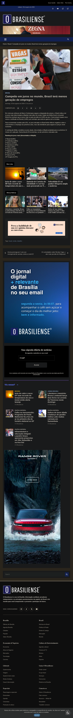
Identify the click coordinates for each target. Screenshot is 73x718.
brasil (10, 241)
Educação (42, 633)
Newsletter (42, 701)
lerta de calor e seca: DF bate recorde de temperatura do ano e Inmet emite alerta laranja (24, 397)
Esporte (41, 659)
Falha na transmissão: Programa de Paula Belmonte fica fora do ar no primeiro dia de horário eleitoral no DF (24, 417)
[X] (32, 609)
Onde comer (42, 669)
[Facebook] (26, 609)
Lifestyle (6, 666)
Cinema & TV (43, 650)
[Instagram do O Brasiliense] (18, 108)
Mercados (6, 653)
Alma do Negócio (8, 650)
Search (67, 574)
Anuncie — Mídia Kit (45, 698)
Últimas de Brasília (8, 624)
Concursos (42, 679)
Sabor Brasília (7, 637)
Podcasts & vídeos (8, 705)
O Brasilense (29, 103)
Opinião (5, 698)
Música (41, 653)
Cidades (5, 630)
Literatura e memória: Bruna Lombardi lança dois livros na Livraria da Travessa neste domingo (57, 397)
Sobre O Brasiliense (45, 692)
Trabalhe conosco (44, 705)
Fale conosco (43, 695)
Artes (40, 656)
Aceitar (37, 715)
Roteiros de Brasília (45, 682)
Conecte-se (43, 688)
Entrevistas (6, 695)
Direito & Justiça (44, 630)
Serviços (41, 676)
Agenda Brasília (53, 391)
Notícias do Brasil (44, 624)
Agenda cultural (43, 647)
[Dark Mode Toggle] (67, 712)
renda (14, 241)
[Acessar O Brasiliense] (36, 228)
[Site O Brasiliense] (40, 108)
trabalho (19, 241)
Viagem (5, 672)
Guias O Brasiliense (46, 666)
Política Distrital (20, 410)
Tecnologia (6, 656)
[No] (71, 713)
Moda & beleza (7, 679)
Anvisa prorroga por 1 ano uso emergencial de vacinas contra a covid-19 (20, 253)
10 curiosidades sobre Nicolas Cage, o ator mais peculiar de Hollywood (53, 253)
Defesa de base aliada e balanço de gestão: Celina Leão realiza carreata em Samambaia (57, 417)
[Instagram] (21, 609)
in (35, 108)
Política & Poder (44, 627)
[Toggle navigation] (5, 39)
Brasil (7, 93)
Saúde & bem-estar (9, 676)
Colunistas (6, 701)
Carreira (5, 659)
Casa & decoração (8, 682)
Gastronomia (7, 669)
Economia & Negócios (11, 643)
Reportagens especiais (10, 692)
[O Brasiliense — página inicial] (22, 590)
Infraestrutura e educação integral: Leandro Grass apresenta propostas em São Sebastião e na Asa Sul (24, 437)
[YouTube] (37, 609)
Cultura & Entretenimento (48, 643)
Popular (5, 633)
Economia (6, 647)
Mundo (41, 637)
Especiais (6, 688)
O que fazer (42, 672)
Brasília (17, 391)
